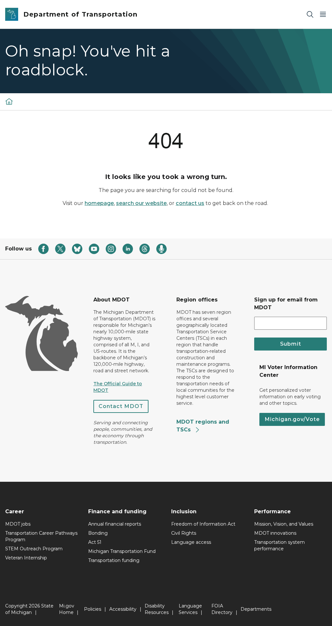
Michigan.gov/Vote (292, 419)
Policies (92, 609)
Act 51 (94, 542)
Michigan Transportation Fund (122, 551)
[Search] (310, 14)
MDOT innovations (275, 533)
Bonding (98, 533)
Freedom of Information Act (203, 524)
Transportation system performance (279, 545)
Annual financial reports (114, 524)
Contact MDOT (121, 406)
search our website (141, 203)
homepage (99, 203)
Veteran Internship (26, 558)
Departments (256, 609)
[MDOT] (9, 101)
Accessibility (122, 609)
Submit (290, 344)
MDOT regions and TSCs (202, 426)
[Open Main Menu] (323, 14)
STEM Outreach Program (34, 549)
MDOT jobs (17, 524)
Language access (191, 542)
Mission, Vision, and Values (283, 524)
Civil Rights (183, 533)
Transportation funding (113, 560)
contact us (190, 203)
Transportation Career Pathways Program (41, 536)
